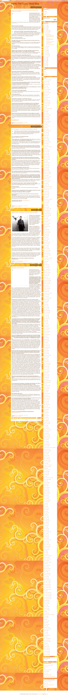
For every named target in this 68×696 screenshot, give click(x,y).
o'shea (45, 476)
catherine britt (46, 170)
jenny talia (45, 326)
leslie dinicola (46, 399)
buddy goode (46, 154)
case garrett (46, 164)
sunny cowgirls (46, 565)
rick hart (45, 504)
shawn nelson (46, 549)
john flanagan (46, 340)
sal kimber (45, 525)
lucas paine (46, 415)
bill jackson (45, 135)
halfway (45, 277)
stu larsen (45, 563)
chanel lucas (46, 178)
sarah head (46, 538)
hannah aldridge (46, 278)
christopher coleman (47, 186)
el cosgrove (46, 234)
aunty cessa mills (46, 121)
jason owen (46, 315)
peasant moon (46, 493)
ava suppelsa (46, 122)
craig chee (45, 197)
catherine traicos (46, 173)
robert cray (45, 509)
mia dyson (45, 453)
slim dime (45, 552)
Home (26, 419)
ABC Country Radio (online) (48, 665)
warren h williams (46, 638)
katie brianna (46, 366)
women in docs (46, 652)
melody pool (46, 452)
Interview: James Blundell (18, 267)
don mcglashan (46, 226)
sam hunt (45, 527)
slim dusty (45, 554)
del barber (45, 221)
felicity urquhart (46, 253)
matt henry (45, 439)
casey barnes (46, 165)
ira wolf (45, 302)
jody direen (46, 339)
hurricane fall (46, 294)
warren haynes (46, 640)
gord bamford (46, 270)
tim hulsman (46, 608)
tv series (45, 632)
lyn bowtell (45, 420)
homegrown (46, 291)
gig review (45, 261)
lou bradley (46, 412)
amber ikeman (46, 100)
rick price (45, 506)
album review (46, 89)
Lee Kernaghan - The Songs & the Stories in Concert (24, 129)
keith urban (46, 377)
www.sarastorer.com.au (15, 119)
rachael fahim (46, 496)
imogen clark (46, 299)
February (47, 54)
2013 (46, 59)
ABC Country (46, 683)
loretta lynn (46, 409)
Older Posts (39, 419)
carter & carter (46, 162)
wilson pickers (46, 649)
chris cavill (45, 183)
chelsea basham (46, 180)
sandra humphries (47, 531)
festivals (15, 123)
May (47, 50)
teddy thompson (46, 574)
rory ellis (45, 511)
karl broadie (46, 361)
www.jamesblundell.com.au (16, 412)
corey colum (46, 194)
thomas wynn (46, 603)
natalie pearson (46, 469)
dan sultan (45, 205)
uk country (45, 633)
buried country (46, 156)
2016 (46, 27)
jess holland (46, 329)
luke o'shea (46, 418)
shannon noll (46, 547)
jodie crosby (46, 337)
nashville (45, 468)
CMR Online (46, 686)
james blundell (19, 416)
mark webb (46, 433)
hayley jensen (46, 286)
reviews (45, 503)
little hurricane (46, 404)
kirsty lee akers (46, 385)
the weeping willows (47, 597)
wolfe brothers (46, 651)
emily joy (45, 240)
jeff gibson (45, 321)
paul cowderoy (46, 487)
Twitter (45, 14)
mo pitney (45, 463)
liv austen (45, 406)
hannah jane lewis (47, 280)
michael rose (46, 455)
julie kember (46, 353)
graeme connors (46, 272)
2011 (46, 61)
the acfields (46, 576)
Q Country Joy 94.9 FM (47, 681)
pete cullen (45, 495)
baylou (45, 127)
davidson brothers (47, 213)
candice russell (46, 159)
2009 (46, 63)
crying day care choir (47, 199)
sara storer (21, 123)
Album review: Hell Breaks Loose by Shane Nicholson (25, 212)
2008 (46, 64)
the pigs (45, 590)
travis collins (46, 624)
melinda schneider (47, 450)
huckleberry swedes (47, 293)
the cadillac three (46, 581)
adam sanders (46, 84)
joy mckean (46, 350)
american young (46, 103)
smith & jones (46, 557)
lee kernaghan (19, 206)
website (45, 643)
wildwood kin (46, 646)
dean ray (45, 218)
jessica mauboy (46, 331)
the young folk (46, 601)
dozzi (45, 227)
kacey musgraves (47, 355)
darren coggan (46, 210)
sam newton (46, 528)
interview (18, 123)
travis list (45, 625)
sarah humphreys (47, 539)
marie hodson (46, 428)
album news (46, 87)
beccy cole (45, 129)
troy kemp (45, 630)
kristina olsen (46, 388)
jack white (45, 304)
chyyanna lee (46, 189)
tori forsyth (45, 617)
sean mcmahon (46, 544)
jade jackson (46, 307)
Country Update (46, 671)
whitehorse (45, 644)
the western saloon (47, 598)
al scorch (45, 86)
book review (46, 138)
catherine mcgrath (47, 172)
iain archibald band (47, 297)
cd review (45, 175)
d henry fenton (46, 200)
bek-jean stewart (46, 130)
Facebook (45, 11)
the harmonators (46, 584)
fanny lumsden (46, 251)
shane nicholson (46, 546)
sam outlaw (46, 530)
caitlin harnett (46, 157)
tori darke (45, 616)
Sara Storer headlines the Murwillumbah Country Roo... (50, 36)
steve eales (46, 560)
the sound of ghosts (47, 595)
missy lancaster (46, 461)
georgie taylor (46, 259)
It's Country (46, 673)
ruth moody (46, 517)
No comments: (25, 122)
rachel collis (46, 498)
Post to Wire (46, 659)
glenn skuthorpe (46, 269)
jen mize (45, 323)
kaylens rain (46, 374)
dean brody (46, 216)
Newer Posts (14, 419)
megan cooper (46, 449)
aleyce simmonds (47, 92)
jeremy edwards (46, 328)
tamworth (45, 571)
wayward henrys (46, 641)
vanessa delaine (46, 635)
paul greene (46, 490)
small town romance (47, 555)
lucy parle (45, 417)
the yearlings (46, 600)
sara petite (45, 533)
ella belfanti (46, 235)
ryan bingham (46, 520)
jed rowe (45, 320)
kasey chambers (46, 363)
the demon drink (46, 582)
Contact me (46, 74)
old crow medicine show (48, 477)
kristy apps (45, 390)
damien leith (46, 202)
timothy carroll (46, 609)
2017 (46, 26)
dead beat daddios (47, 215)
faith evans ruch (46, 250)
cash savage (46, 167)
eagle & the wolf (46, 232)
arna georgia (46, 116)
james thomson (46, 312)
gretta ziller (46, 275)
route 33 (45, 514)
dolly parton (46, 224)
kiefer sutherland (46, 382)
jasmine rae (46, 313)
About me (45, 72)
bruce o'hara (46, 151)
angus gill (45, 111)
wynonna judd (46, 654)
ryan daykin (46, 522)
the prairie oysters (47, 592)
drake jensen (46, 229)
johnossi (45, 342)
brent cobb (45, 143)
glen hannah (46, 267)
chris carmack (46, 181)
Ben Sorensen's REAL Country (49, 684)
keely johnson (46, 375)
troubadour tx (46, 627)
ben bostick (46, 132)
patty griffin (46, 484)
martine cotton (46, 436)
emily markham (46, 242)
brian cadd (45, 145)
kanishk (45, 358)
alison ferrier (46, 94)
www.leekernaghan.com (26, 200)
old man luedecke (47, 479)
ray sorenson (46, 501)
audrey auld (46, 119)
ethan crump (46, 248)
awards (45, 124)
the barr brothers (46, 579)
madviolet (45, 425)
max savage (46, 442)
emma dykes (46, 243)
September (48, 34)
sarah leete (46, 541)
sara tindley (46, 536)
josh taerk (45, 348)
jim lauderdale (46, 334)
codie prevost (46, 192)
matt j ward (46, 441)
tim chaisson (46, 606)
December (47, 30)
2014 (46, 57)
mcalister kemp (46, 444)
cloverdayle (46, 191)
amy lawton (46, 105)
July (46, 47)
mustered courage (47, 466)
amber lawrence (46, 102)
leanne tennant (46, 396)
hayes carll (45, 285)
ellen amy (45, 237)
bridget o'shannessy (47, 146)
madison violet (46, 423)
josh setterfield (46, 347)
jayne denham (46, 318)
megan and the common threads (49, 447)
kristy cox (45, 391)
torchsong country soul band (48, 614)
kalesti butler (46, 356)
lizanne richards (46, 407)
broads (45, 148)
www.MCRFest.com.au (15, 120)
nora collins (46, 474)
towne (45, 619)
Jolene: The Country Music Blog (25, 4)
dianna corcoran (46, 223)
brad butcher (46, 140)
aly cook (45, 95)
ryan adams (46, 519)
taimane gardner (46, 568)
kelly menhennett (46, 380)
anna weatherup (46, 114)
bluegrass (45, 137)
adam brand (46, 81)
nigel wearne (46, 471)
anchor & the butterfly (47, 108)
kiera (45, 383)
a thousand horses (47, 79)
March (47, 53)
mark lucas (45, 431)
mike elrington (46, 458)
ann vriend (45, 113)
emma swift (46, 245)
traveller (45, 622)
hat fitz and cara (46, 283)
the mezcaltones (46, 587)
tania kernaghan (46, 573)
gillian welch (46, 264)
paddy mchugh (46, 482)
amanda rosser (46, 97)
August (47, 46)
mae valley (45, 426)
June (47, 49)
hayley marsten (46, 288)
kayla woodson (46, 371)
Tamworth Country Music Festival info (50, 676)
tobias (45, 611)
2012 (46, 60)
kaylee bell (45, 372)
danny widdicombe (47, 208)
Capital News (46, 666)
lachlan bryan (46, 393)
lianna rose (46, 401)
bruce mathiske (46, 149)
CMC (45, 668)
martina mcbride (46, 434)
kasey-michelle (46, 364)
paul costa (45, 485)
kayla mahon (46, 369)
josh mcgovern (46, 345)
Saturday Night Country (47, 674)
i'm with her (46, 296)
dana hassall (46, 207)
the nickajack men (47, 589)
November (47, 31)
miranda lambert (46, 460)
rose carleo (46, 512)
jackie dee (45, 305)
